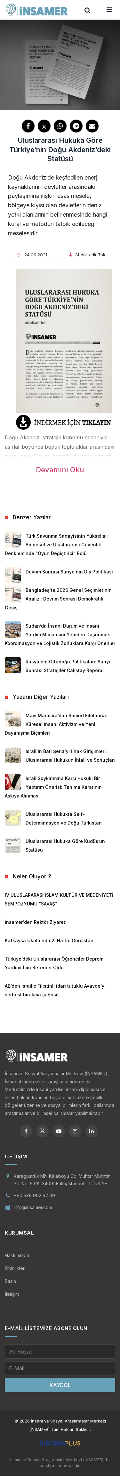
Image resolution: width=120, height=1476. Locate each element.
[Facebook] (26, 1131)
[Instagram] (75, 1131)
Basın (10, 1281)
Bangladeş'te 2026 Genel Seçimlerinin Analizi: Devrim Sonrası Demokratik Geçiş (58, 598)
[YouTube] (59, 1131)
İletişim (12, 1294)
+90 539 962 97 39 (34, 1195)
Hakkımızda (17, 1255)
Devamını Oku (60, 469)
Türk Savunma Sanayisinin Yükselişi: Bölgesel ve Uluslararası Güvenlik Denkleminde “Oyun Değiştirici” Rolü (56, 544)
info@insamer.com (33, 1207)
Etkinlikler (15, 1268)
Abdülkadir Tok (90, 254)
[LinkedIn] (91, 1131)
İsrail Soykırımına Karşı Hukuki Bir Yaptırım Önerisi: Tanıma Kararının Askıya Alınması (53, 787)
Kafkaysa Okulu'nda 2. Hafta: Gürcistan (49, 940)
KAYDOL (60, 1385)
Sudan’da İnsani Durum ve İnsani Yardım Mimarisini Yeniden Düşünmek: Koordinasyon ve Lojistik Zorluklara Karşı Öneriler (60, 634)
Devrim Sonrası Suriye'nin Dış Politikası (69, 571)
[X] (42, 1131)
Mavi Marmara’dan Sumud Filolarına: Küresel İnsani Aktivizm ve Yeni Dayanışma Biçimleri (56, 724)
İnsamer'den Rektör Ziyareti (36, 922)
